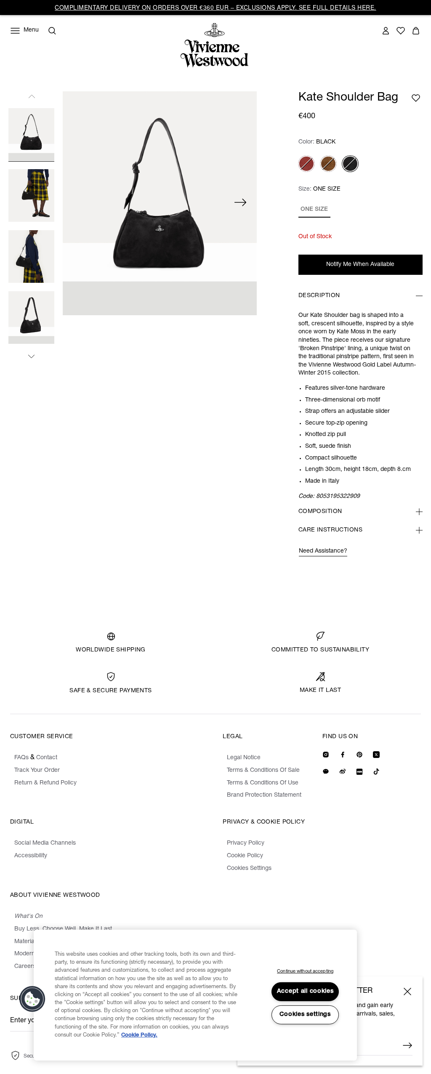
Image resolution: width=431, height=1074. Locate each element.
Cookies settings (305, 1015)
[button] (32, 999)
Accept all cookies (305, 991)
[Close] (407, 991)
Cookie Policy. (139, 1035)
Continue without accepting (305, 971)
